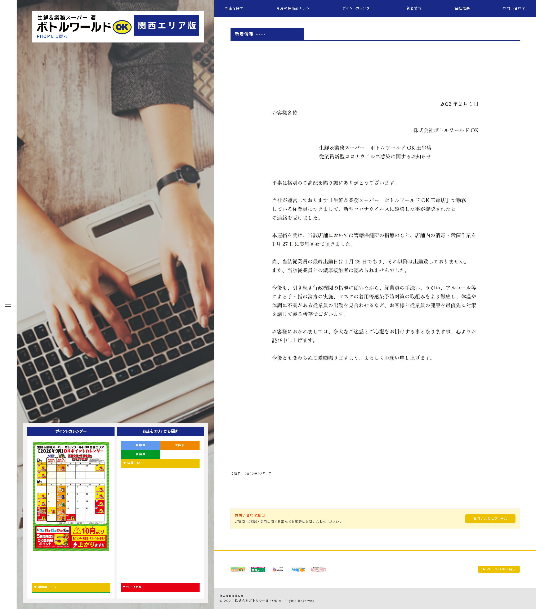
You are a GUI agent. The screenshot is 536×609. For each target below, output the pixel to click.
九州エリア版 (132, 587)
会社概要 (462, 8)
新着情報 (414, 8)
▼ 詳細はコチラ (45, 587)
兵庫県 (140, 445)
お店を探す (234, 8)
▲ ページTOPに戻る (499, 569)
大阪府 (180, 445)
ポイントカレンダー (358, 8)
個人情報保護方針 (232, 596)
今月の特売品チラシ (293, 8)
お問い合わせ (514, 8)
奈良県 (140, 454)
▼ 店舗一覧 (131, 463)
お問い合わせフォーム (490, 518)
